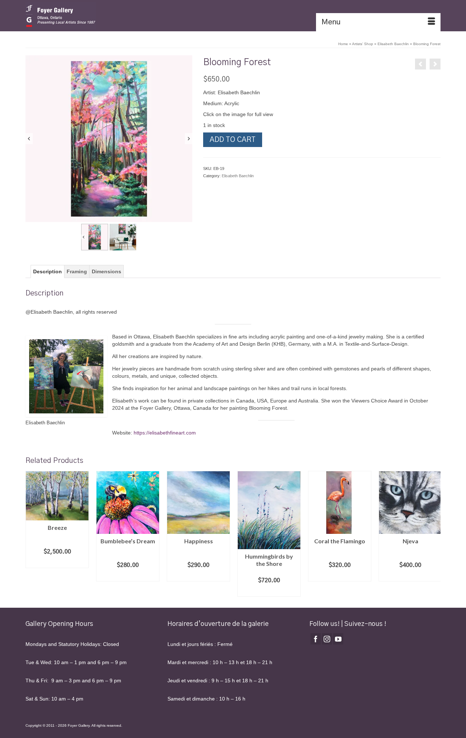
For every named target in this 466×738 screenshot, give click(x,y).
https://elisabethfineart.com (165, 433)
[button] (94, 237)
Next (434, 534)
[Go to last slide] (29, 138)
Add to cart (233, 139)
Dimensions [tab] (106, 271)
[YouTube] (338, 638)
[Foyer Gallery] (91, 15)
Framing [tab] (77, 271)
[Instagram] (327, 638)
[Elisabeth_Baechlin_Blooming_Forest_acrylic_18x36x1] (108, 138)
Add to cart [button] (57, 563)
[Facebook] (316, 638)
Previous (31, 534)
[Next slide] (188, 138)
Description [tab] (47, 271)
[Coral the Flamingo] (420, 64)
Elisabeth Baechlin (238, 176)
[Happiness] (435, 64)
